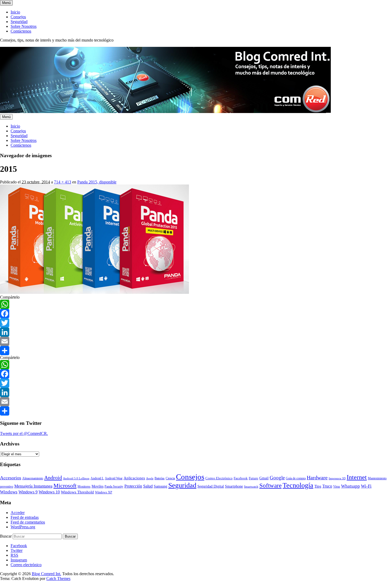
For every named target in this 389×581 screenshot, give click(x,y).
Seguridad (19, 21)
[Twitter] (194, 322)
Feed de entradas (25, 517)
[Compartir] (194, 350)
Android (53, 477)
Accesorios (10, 477)
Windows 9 (28, 492)
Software (270, 485)
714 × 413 (62, 182)
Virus (336, 486)
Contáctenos (21, 31)
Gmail (264, 478)
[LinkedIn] (194, 332)
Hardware (317, 477)
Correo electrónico (26, 564)
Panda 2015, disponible (96, 182)
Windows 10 (49, 492)
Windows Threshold (77, 492)
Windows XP (103, 492)
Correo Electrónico (219, 478)
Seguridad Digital (210, 486)
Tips (317, 486)
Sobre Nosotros (24, 26)
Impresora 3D (337, 478)
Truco (327, 486)
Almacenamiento (32, 478)
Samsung (160, 486)
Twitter (16, 550)
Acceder (18, 512)
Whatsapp (350, 486)
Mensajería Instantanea (33, 486)
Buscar (6, 536)
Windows (8, 491)
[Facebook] (194, 313)
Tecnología (298, 485)
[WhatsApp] (194, 304)
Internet (357, 477)
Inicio (15, 12)
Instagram (19, 560)
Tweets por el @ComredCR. (24, 433)
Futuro (253, 478)
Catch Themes (58, 578)
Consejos (18, 17)
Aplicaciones (134, 478)
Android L (97, 478)
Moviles (97, 486)
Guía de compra (296, 478)
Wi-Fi (366, 486)
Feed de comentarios (28, 522)
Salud (148, 486)
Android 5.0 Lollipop (76, 478)
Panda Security (114, 486)
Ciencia (170, 478)
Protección (133, 486)
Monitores (84, 486)
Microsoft (64, 485)
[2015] (94, 292)
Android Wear (114, 478)
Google (277, 477)
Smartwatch (251, 486)
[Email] (194, 341)
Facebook (241, 478)
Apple (149, 478)
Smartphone (234, 486)
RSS (14, 555)
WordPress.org (23, 527)
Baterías (160, 478)
